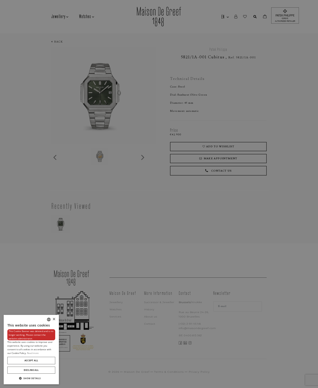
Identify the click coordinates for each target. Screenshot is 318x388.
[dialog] (31, 349)
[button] (31, 378)
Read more (33, 353)
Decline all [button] (31, 370)
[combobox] (49, 319)
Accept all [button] (31, 360)
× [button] (53, 319)
